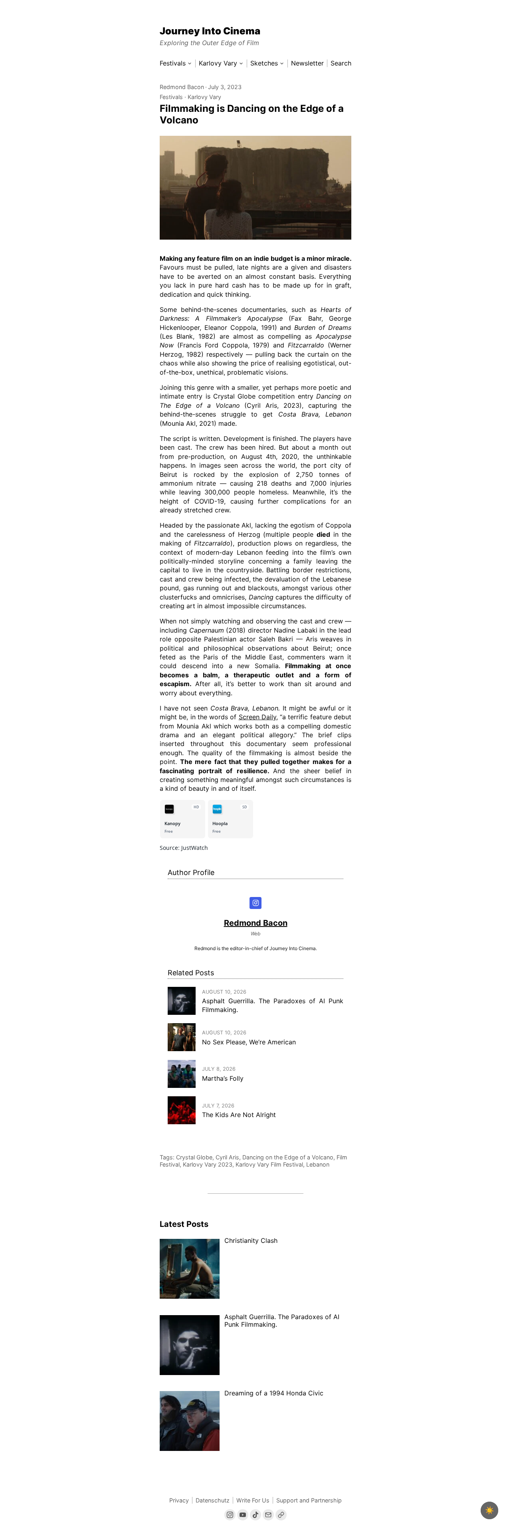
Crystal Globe (194, 1157)
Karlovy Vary (204, 96)
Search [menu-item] (341, 63)
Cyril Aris (227, 1157)
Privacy (179, 1500)
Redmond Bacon (182, 86)
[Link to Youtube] (242, 1514)
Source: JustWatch (184, 847)
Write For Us (252, 1500)
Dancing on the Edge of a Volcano (287, 1157)
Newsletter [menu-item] (307, 63)
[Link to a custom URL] (281, 1514)
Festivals (171, 96)
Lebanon (317, 1164)
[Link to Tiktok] (255, 1514)
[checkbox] (489, 1510)
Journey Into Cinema (210, 31)
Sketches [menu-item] (264, 63)
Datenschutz (213, 1500)
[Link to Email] (268, 1514)
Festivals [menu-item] (173, 63)
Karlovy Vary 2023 (207, 1164)
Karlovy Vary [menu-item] (218, 63)
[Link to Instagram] (230, 1514)
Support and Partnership (309, 1500)
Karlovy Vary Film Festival (269, 1164)
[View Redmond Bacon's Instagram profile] (256, 903)
